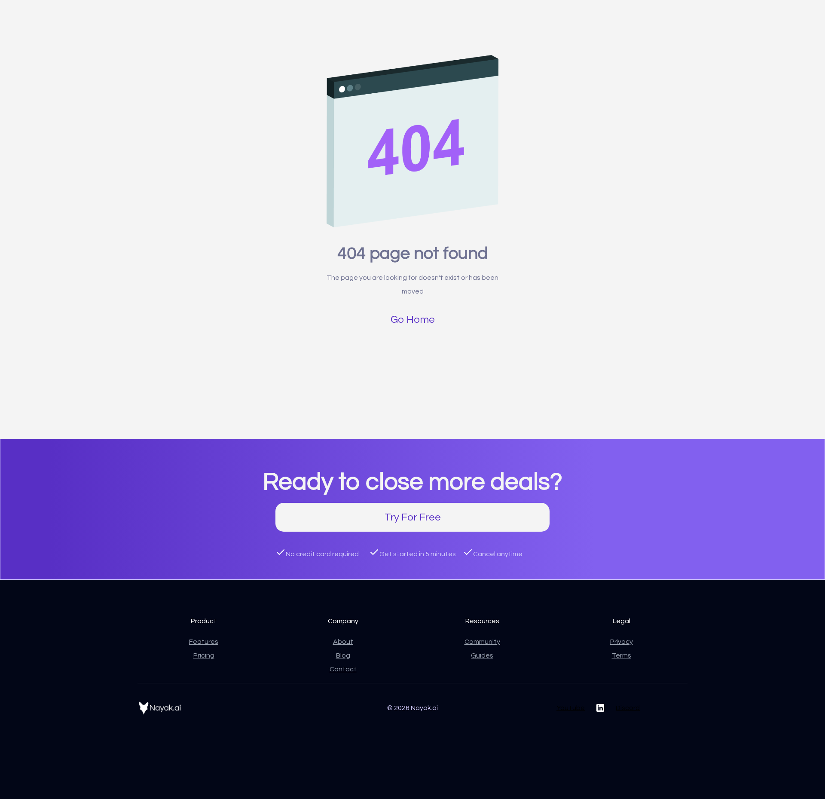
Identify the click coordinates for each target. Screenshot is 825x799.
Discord (628, 707)
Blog (343, 655)
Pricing (203, 655)
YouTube (570, 707)
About (343, 641)
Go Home (413, 319)
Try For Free (413, 517)
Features (203, 641)
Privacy (621, 641)
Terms (621, 655)
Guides (482, 655)
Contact (343, 669)
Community (482, 641)
